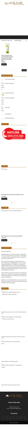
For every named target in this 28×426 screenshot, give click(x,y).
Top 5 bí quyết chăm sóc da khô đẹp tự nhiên (9, 361)
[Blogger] (3, 417)
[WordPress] (21, 417)
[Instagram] (10, 417)
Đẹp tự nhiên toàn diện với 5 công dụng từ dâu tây (10, 384)
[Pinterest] (14, 417)
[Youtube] (25, 417)
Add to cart (4, 64)
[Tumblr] (17, 417)
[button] (26, 37)
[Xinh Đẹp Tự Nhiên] (14, 3)
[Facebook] (6, 417)
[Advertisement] (14, 21)
